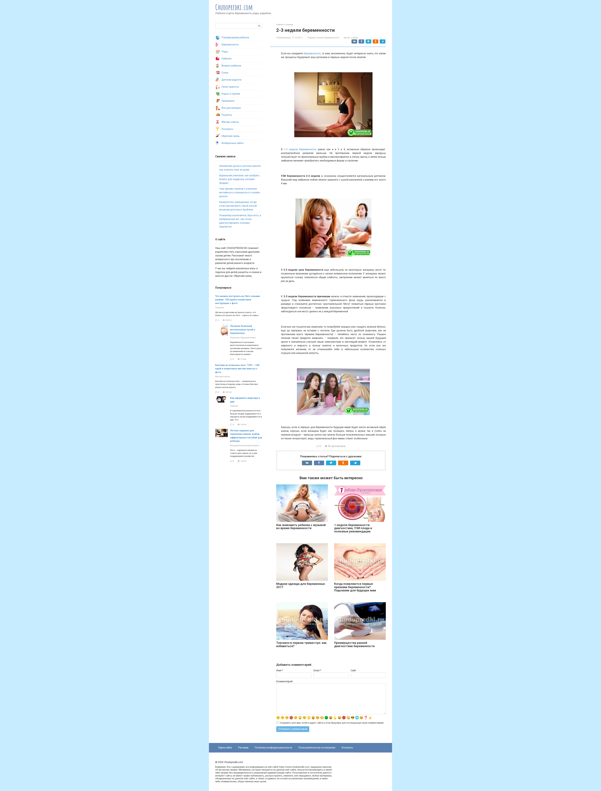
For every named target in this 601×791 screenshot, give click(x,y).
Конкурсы (227, 129)
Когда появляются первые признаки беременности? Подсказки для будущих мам (355, 587)
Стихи (224, 72)
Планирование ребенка (235, 37)
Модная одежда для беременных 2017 (300, 585)
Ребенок (226, 58)
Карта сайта (225, 747)
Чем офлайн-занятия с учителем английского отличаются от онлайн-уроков (240, 192)
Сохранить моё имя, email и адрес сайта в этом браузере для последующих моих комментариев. (332, 723)
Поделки (219, 307)
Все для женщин (231, 107)
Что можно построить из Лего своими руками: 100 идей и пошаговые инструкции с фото (237, 300)
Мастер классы (230, 121)
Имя (279, 670)
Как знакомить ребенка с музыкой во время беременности (301, 526)
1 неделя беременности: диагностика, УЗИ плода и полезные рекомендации (353, 528)
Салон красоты (230, 86)
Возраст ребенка (231, 65)
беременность (312, 53)
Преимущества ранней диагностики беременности (354, 644)
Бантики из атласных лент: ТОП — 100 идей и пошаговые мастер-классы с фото (237, 369)
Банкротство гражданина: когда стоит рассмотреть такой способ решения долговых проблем (238, 206)
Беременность (230, 44)
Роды (224, 51)
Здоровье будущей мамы (243, 337)
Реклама (243, 747)
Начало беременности (328, 37)
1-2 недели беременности (300, 149)
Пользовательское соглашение (316, 747)
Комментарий (284, 681)
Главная (234, 406)
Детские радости (231, 79)
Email (317, 670)
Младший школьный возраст (244, 445)
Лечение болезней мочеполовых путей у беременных (242, 329)
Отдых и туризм (230, 93)
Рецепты (226, 114)
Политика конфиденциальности (273, 747)
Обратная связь (230, 136)
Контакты (347, 747)
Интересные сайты (232, 143)
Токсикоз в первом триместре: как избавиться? (301, 644)
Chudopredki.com (234, 7)
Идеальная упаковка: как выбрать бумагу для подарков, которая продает (239, 179)
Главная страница (284, 24)
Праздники (227, 100)
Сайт (353, 670)
